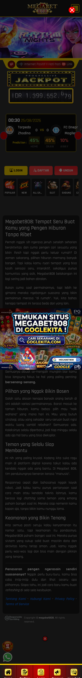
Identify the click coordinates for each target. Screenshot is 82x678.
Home (8, 677)
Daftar (25, 677)
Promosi (57, 677)
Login (41, 677)
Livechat (74, 677)
